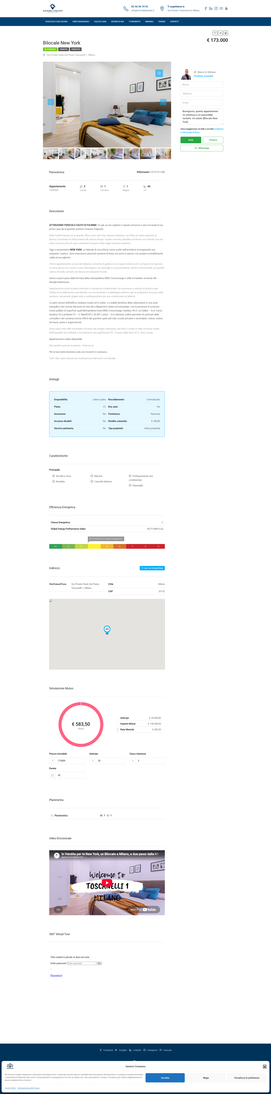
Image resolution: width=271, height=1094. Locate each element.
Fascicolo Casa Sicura (56, 22)
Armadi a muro (63, 476)
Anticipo (93, 753)
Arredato (60, 481)
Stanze (161, 22)
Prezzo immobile (58, 753)
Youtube (167, 1050)
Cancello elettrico (103, 481)
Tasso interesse (137, 753)
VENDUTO (75, 49)
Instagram (152, 1050)
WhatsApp (203, 148)
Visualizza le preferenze (246, 1077)
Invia (190, 140)
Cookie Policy (10, 1088)
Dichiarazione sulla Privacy (29, 1088)
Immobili (149, 22)
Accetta (165, 1077)
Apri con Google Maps (153, 568)
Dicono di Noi (117, 22)
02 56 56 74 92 (139, 6)
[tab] (159, 73)
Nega (206, 1077)
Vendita (63, 49)
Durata (52, 768)
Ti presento (134, 22)
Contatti (174, 22)
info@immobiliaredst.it (142, 10)
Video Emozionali (80, 22)
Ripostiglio (138, 485)
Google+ (123, 1050)
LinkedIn (137, 1050)
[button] (264, 1066)
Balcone (98, 476)
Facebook (108, 1050)
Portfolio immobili (203, 76)
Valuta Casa (100, 22)
